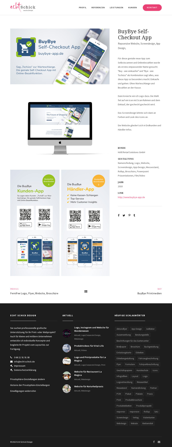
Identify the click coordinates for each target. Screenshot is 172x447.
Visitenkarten (149, 417)
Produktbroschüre (133, 399)
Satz (156, 411)
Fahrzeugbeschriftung (148, 358)
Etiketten (140, 352)
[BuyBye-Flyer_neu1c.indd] (60, 223)
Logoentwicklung (124, 382)
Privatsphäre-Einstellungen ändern (27, 379)
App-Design (137, 328)
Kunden (132, 7)
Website (134, 423)
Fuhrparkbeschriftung (149, 364)
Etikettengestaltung (125, 358)
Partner (153, 388)
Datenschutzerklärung (25, 369)
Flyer (119, 364)
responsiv (121, 411)
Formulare (130, 364)
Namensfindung (138, 388)
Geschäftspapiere (124, 370)
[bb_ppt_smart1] (60, 56)
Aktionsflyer (122, 328)
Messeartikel (142, 382)
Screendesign (122, 417)
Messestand (122, 388)
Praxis (150, 393)
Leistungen (116, 7)
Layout (135, 376)
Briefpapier (121, 346)
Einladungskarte (124, 352)
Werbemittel (147, 423)
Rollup (147, 411)
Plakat (128, 393)
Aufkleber (150, 328)
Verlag (136, 417)
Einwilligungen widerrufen (23, 390)
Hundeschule (142, 370)
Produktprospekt (144, 405)
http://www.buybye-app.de (131, 197)
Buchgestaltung (151, 346)
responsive (134, 411)
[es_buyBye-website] (60, 127)
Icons (155, 370)
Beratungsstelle (142, 334)
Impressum (19, 365)
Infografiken (122, 376)
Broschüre (135, 346)
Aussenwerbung (124, 334)
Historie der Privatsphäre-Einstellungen (30, 385)
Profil (83, 7)
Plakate (139, 393)
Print (119, 399)
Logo (145, 376)
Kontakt (152, 7)
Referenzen (98, 7)
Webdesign (121, 423)
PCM (119, 393)
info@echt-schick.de (24, 361)
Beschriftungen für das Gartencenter (133, 340)
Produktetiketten (124, 405)
